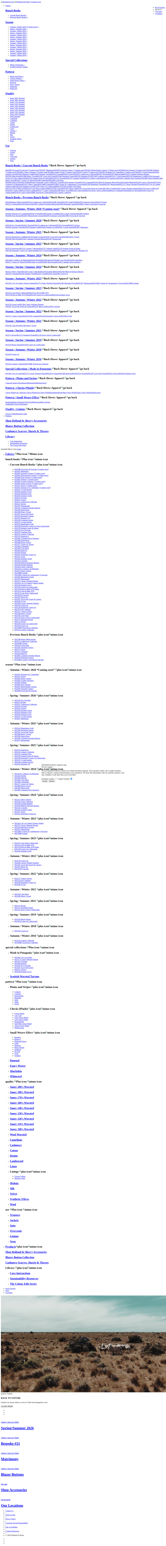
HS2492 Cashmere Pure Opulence (129, 178)
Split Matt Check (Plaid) (67, 393)
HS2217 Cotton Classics (45, 190)
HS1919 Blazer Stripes (13, 345)
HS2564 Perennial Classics (65, 176)
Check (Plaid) (10, 393)
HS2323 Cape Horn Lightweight (37, 188)
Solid (36, 383)
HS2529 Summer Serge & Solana (38, 178)
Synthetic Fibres (15, 139)
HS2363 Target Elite (69, 202)
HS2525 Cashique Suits (74, 178)
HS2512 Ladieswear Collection (38, 202)
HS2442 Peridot (24, 182)
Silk (11, 135)
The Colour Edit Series (18, 445)
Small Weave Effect (18, 80)
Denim (12, 125)
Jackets (12, 152)
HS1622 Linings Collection (61, 193)
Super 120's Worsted (17, 110)
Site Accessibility (11, 1527)
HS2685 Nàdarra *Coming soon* (26, 479)
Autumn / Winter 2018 (18, 53)
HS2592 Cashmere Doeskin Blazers (136, 174)
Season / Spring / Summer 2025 (23, 243)
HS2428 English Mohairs (126, 182)
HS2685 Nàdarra (83, 214)
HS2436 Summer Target (70, 182)
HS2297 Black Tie (69, 188)
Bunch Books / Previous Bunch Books (27, 197)
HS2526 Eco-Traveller (58, 178)
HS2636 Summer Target (41, 174)
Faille (32, 402)
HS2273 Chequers (12, 204)
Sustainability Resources (18, 443)
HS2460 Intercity (47, 260)
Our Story (158, 12)
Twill (19, 404)
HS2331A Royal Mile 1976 (15, 188)
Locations (158, 14)
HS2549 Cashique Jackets (100, 176)
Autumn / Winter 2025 (18, 31)
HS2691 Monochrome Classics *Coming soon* (102, 170)
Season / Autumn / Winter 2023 (23, 278)
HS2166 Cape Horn (78, 190)
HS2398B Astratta (45, 184)
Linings (13, 131)
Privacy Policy (10, 1519)
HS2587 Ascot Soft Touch (46, 176)
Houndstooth (54, 393)
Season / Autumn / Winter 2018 (23, 349)
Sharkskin (13, 87)
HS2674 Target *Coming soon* (88, 172)
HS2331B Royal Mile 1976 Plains (68, 186)
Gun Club (18, 393)
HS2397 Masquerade (111, 184)
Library (10, 436)
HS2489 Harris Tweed (33, 262)
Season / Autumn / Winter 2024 (23, 255)
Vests (12, 161)
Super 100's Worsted (17, 114)
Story (7, 1291)
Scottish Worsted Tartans (19, 67)
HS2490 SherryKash (149, 178)
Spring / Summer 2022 (19, 45)
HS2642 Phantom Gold (24, 174)
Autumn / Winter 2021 (18, 47)
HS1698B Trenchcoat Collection (39, 193)
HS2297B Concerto (56, 188)
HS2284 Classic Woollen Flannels (126, 188)
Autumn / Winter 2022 (18, 43)
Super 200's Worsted (17, 98)
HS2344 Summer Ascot (24, 186)
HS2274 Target (101, 202)
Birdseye (15, 402)
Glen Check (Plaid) (29, 393)
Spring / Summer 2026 (19, 29)
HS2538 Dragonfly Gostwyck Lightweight (20, 251)
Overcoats (13, 157)
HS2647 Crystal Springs (144, 172)
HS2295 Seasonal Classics (86, 202)
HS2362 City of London (14, 374)
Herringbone (22, 383)
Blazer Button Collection (19, 425)
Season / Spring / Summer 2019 (23, 340)
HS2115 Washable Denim (119, 190)
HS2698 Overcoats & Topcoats (74, 216)
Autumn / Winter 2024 (18, 35)
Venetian (24, 404)
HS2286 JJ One (108, 188)
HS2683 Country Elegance (67, 214)
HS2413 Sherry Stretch (30, 184)
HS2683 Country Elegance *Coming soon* (32, 172)
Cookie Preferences (12, 1531)
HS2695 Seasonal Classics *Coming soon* (69, 170)
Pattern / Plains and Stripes (21, 378)
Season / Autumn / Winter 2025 (23, 232)
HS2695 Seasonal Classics (53, 216)
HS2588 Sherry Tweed (28, 176)
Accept (44, 781)
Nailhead (8, 404)
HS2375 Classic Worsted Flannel (131, 184)
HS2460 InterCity (11, 182)
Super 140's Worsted (17, 106)
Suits (11, 154)
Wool (12, 141)
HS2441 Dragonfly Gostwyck (40, 182)
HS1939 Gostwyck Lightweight (33, 345)
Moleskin (30, 383)
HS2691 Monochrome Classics (32, 216)
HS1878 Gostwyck (21, 193)
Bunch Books (13, 10)
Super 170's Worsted (17, 102)
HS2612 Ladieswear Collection (85, 174)
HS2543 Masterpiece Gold (136, 176)
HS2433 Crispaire (85, 182)
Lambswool (14, 127)
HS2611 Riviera (102, 174)
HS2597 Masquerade (115, 174)
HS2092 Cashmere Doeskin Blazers (44, 204)
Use (7, 145)
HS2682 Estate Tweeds (49, 214)
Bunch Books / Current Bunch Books (26, 165)
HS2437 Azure (56, 182)
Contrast (8, 383)
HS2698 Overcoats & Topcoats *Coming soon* (22, 170)
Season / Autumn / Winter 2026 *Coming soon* (32, 208)
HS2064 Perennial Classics (66, 204)
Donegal (13, 83)
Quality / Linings (15, 409)
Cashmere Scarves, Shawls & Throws (27, 431)
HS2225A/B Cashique (29, 190)
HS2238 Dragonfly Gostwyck (50, 316)
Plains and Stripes (17, 76)
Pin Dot (14, 404)
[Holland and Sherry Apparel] (28, 2)
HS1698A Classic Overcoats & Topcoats (91, 204)
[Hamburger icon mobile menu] (7, 2)
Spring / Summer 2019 (19, 51)
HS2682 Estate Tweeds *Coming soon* (62, 172)
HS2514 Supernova (110, 178)
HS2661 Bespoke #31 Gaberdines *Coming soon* (117, 172)
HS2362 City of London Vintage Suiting (19, 283)
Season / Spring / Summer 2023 (23, 288)
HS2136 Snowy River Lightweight (97, 190)
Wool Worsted (15, 116)
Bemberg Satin (21, 414)
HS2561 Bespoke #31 (83, 176)
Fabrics (8, 6)
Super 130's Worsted (17, 108)
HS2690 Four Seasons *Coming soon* (133, 170)
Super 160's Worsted (17, 104)
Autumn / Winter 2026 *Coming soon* (24, 27)
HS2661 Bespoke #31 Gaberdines (17, 214)
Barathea (8, 402)
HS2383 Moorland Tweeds (94, 184)
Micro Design (45, 402)
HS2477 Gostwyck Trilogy (25, 180)
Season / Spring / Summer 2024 (23, 266)
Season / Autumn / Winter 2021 (23, 320)
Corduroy (14, 383)
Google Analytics (63, 779)
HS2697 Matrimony (47, 170)
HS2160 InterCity (25, 204)
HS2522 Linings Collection (93, 178)
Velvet (12, 137)
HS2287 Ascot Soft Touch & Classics (89, 188)
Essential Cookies (48, 779)
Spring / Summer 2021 (19, 49)
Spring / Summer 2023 (19, 41)
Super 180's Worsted (17, 100)
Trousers (13, 150)
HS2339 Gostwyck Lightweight (44, 186)
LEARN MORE (7, 1406)
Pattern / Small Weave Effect (22, 397)
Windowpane (96, 393)
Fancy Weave (15, 85)
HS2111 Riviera (134, 190)
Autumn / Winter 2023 (18, 39)
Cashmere (13, 121)
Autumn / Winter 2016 (18, 55)
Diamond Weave (24, 402)
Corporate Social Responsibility (16, 1523)
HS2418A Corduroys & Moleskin (17, 260)
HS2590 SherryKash (12, 176)
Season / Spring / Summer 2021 (23, 330)
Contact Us (9, 1511)
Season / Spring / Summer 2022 (23, 311)
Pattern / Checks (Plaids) (19, 387)
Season (9, 22)
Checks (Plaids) (16, 78)
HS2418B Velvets (55, 202)
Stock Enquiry (160, 7)
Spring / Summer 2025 (19, 33)
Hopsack (37, 402)
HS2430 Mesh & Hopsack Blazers (104, 182)
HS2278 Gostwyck (146, 188)
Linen (12, 129)
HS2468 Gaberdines (42, 180)
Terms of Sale (10, 1515)
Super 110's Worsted (17, 112)
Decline (51, 781)
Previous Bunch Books (19, 17)
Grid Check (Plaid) (43, 393)
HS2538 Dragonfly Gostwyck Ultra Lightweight (31, 526)
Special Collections (16, 60)
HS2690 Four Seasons (13, 216)
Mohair (12, 133)
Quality (9, 93)
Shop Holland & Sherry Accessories (26, 420)
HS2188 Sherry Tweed (62, 190)
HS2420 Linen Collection (144, 182)
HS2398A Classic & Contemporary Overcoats (68, 184)
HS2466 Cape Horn (56, 180)
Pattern (9, 71)
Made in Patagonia (17, 65)
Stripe (40, 383)
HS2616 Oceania (56, 174)
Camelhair (13, 118)
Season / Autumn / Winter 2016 (23, 359)
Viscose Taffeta (10, 414)
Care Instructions (16, 441)
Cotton (12, 123)
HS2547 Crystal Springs (118, 176)
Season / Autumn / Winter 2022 (23, 299)
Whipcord (13, 89)
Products (8, 416)
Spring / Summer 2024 (19, 37)
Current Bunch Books (18, 15)
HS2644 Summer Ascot (48, 227)
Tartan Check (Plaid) (83, 393)
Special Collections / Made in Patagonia (28, 368)
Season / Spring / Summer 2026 (23, 220)
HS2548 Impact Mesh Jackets (16, 202)
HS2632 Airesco (68, 174)
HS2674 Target (35, 214)
